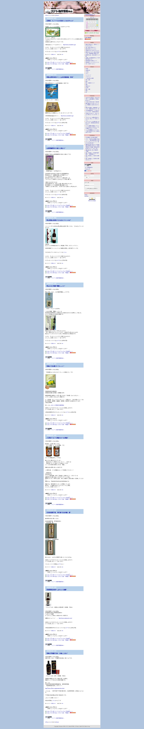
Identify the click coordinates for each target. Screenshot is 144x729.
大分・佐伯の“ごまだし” (90, 63)
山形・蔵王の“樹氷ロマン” (91, 47)
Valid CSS (82, 726)
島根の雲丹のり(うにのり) (91, 49)
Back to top (87, 726)
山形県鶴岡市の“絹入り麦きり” (56, 148)
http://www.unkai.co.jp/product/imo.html (54, 688)
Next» (57, 15)
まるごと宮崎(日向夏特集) (57, 405)
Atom (94, 200)
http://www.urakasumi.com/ (65, 618)
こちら (65, 252)
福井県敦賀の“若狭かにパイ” (91, 60)
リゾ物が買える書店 (90, 78)
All (86, 92)
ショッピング (88, 75)
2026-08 (92, 17)
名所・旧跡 (88, 79)
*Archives (86, 196)
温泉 (86, 84)
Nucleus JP (87, 169)
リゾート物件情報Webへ (58, 69)
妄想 (86, 81)
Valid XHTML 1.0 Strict (74, 726)
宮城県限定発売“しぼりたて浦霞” (57, 590)
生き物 (87, 87)
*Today (85, 194)
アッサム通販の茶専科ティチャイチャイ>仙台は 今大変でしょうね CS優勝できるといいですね (92, 127)
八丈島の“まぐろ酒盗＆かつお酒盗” (57, 438)
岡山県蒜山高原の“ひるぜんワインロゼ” (59, 220)
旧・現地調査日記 (88, 167)
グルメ (87, 73)
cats (62, 54)
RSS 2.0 (90, 200)
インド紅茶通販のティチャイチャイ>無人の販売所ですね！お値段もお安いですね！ (93, 131)
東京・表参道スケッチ (90, 82)
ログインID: (86, 182)
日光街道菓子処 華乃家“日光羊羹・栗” (59, 512)
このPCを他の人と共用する (91, 188)
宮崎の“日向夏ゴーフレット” (55, 366)
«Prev (46, 15)
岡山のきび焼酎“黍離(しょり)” (56, 286)
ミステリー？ (88, 76)
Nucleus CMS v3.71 (63, 726)
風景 (86, 90)
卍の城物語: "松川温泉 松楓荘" (92, 137)
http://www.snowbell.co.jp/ (69, 44)
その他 (87, 71)
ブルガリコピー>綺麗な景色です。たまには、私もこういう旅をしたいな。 (93, 119)
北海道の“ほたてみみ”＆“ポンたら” (92, 50)
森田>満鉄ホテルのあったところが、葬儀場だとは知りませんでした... (92, 105)
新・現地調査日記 (50, 7)
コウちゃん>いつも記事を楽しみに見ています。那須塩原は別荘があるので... (93, 123)
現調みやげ (53, 54)
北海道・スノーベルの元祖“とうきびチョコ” (60, 21)
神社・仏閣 (88, 89)
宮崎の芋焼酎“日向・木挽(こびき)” (57, 653)
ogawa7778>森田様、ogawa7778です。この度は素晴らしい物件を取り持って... (92, 99)
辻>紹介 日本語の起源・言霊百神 (92, 101)
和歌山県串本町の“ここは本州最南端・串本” (60, 77)
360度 (87, 68)
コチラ (58, 51)
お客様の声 (88, 70)
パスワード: (86, 185)
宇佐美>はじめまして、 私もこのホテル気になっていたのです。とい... (92, 114)
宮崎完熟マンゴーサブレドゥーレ (92, 62)
